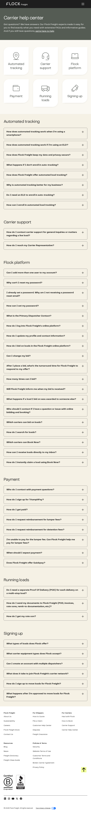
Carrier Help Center (70, 730)
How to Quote (39, 716)
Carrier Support (68, 725)
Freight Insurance (40, 734)
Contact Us (8, 734)
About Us (7, 716)
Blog (5, 747)
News (6, 751)
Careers (7, 725)
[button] (82, 4)
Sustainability (9, 721)
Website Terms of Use (42, 751)
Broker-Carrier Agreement (43, 763)
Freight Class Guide (12, 760)
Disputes (36, 730)
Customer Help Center (42, 725)
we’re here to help (44, 31)
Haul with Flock (68, 716)
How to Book (67, 721)
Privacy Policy (38, 767)
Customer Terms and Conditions (41, 757)
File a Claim (37, 721)
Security (36, 747)
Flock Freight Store (12, 730)
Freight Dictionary (11, 756)
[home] (17, 4)
